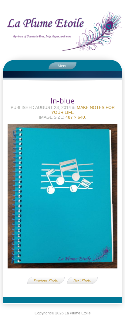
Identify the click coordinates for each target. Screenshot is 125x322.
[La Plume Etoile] (62, 31)
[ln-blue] (62, 198)
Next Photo (82, 280)
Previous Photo (46, 280)
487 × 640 (75, 117)
